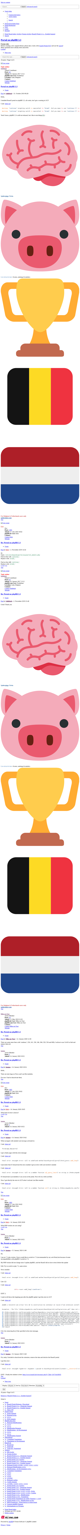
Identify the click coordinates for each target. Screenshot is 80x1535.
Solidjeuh (4, 68)
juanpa (3, 1051)
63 (10, 72)
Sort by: (18, 1385)
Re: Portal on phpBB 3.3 (11, 543)
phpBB (11, 1521)
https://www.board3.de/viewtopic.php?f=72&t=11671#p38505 (42, 1374)
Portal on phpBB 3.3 (11, 40)
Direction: (32, 1385)
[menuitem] (14, 15)
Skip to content (5, 2)
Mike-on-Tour (5, 1014)
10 (10, 1017)
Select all (7, 104)
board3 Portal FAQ (45, 46)
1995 (10, 530)
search (61, 46)
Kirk (2, 526)
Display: (5, 1385)
